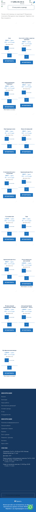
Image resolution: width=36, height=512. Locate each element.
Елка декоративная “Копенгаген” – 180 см (26, 306)
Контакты (4, 440)
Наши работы (5, 402)
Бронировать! (9, 61)
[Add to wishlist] (16, 23)
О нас (3, 411)
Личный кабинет (6, 425)
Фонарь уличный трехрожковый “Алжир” (9, 306)
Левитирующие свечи (9, 129)
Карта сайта (4, 443)
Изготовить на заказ (9, 109)
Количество (11, 48)
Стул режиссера (9, 216)
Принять (18, 501)
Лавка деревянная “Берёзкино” (9, 83)
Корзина (3, 431)
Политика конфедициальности (10, 422)
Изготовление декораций (8, 405)
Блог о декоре (5, 434)
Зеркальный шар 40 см (9, 259)
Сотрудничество (6, 414)
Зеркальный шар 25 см (27, 172)
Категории (4, 399)
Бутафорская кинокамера (9, 350)
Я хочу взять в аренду (10, 7)
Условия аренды (6, 408)
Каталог (3, 396)
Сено (9, 38)
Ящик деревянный (26, 82)
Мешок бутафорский (26, 129)
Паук (26, 216)
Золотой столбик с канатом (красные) (26, 39)
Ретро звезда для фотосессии (26, 260)
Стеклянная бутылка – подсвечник (9, 173)
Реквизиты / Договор (7, 437)
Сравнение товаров (7, 428)
